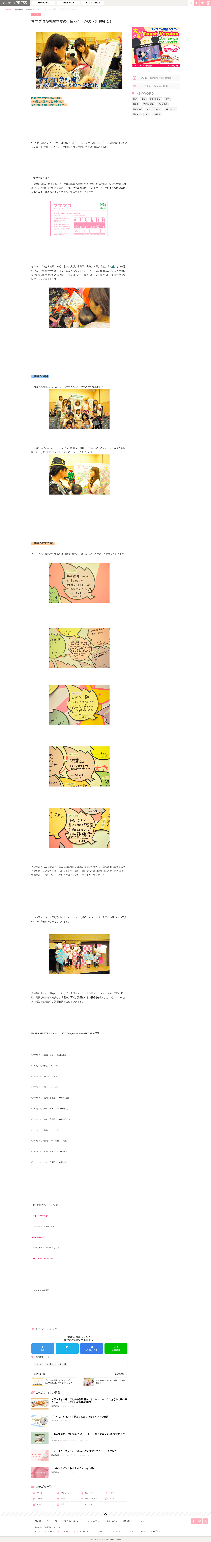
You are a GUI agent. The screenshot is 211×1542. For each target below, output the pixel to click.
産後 (143, 99)
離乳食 (135, 104)
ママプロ (38, 1364)
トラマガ (51, 1531)
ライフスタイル (91, 1499)
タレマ (130, 1531)
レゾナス (156, 1531)
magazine (43, 3)
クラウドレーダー (103, 1531)
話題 (63, 1504)
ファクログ (143, 1531)
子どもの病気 (148, 104)
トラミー (38, 1531)
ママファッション (153, 109)
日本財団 (62, 1364)
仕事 (39, 1504)
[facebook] (42, 1348)
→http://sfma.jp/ (37, 1237)
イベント (38, 9)
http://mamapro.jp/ (40, 1215)
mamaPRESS (19, 9)
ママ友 (111, 1499)
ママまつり (50, 1364)
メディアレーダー (83, 1531)
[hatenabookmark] (91, 1348)
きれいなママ (170, 109)
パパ (146, 114)
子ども (111, 1493)
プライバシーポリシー (71, 1521)
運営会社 (126, 1521)
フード (39, 1499)
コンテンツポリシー (93, 1521)
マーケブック (65, 1531)
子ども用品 (162, 104)
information (92, 3)
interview (68, 3)
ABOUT (38, 1521)
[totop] (105, 1514)
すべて (39, 1493)
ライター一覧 (52, 1521)
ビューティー (90, 1493)
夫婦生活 (156, 114)
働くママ (136, 114)
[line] (115, 1348)
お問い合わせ (112, 1521)
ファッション (66, 1493)
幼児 (167, 99)
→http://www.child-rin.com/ (43, 1258)
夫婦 (63, 1499)
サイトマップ (141, 1521)
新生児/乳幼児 (155, 99)
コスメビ (118, 1531)
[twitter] (67, 1348)
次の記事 (119, 1373)
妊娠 (135, 99)
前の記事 (39, 1373)
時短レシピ (137, 109)
